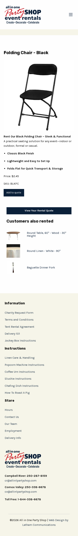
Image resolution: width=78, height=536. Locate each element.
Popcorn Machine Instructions (24, 365)
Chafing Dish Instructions (21, 385)
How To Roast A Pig (17, 392)
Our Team (11, 424)
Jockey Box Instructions (20, 340)
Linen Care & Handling (20, 357)
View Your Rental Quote (39, 210)
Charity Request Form (19, 312)
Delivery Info (13, 438)
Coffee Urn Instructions (20, 371)
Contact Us (12, 417)
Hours (9, 410)
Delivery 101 (12, 333)
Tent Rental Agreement (19, 326)
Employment (13, 430)
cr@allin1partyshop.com (20, 480)
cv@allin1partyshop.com (21, 491)
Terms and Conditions (19, 319)
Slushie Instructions (18, 378)
